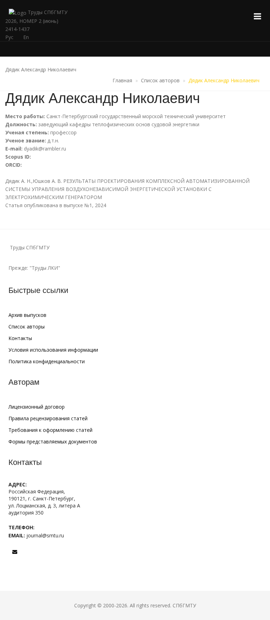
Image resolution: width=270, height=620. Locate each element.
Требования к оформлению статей (50, 430)
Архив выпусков (27, 315)
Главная (122, 80)
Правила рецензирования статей (48, 418)
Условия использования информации (53, 349)
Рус (9, 37)
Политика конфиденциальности (46, 361)
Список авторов (160, 80)
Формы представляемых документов (52, 441)
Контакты (20, 338)
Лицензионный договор (36, 406)
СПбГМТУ (184, 605)
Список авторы (26, 326)
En (26, 37)
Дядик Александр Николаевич (223, 80)
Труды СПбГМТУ (47, 12)
